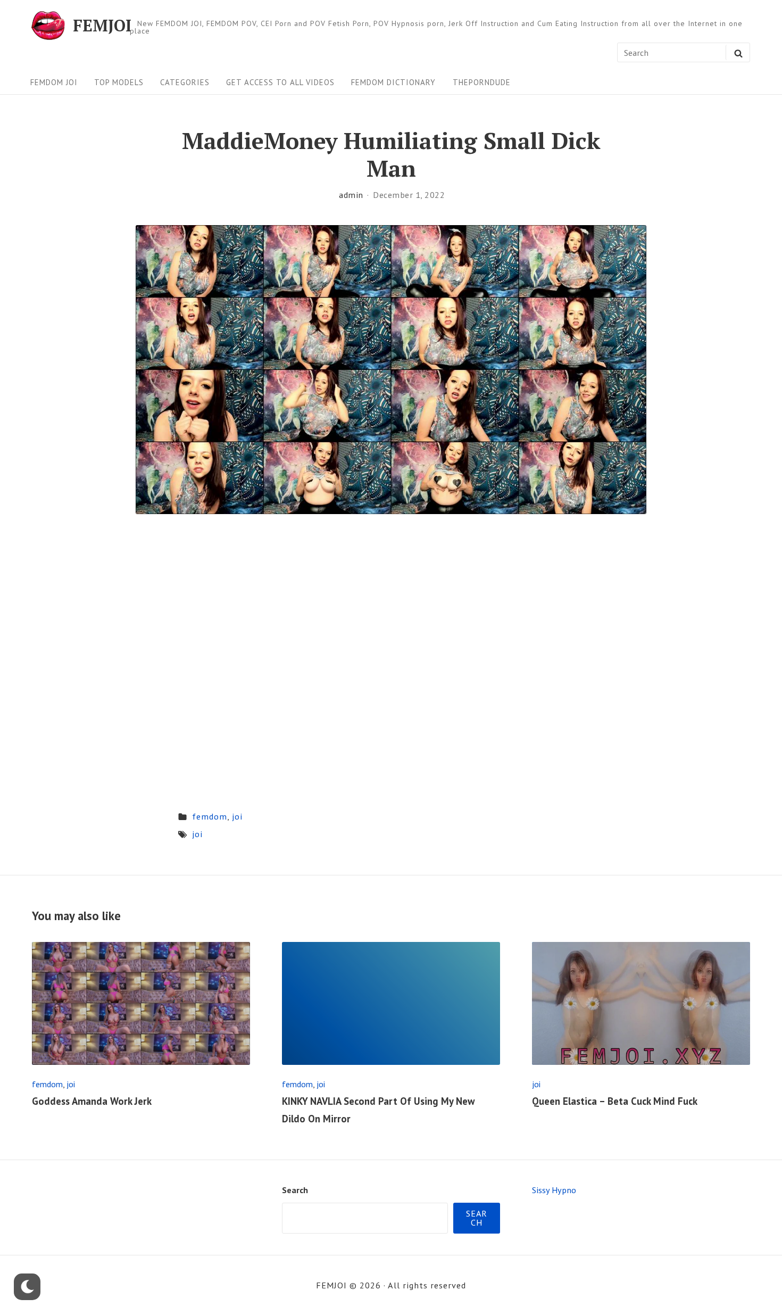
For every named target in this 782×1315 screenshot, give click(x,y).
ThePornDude (482, 82)
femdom (209, 816)
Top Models (119, 82)
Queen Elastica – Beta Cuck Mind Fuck (614, 1101)
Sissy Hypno (554, 1189)
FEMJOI (102, 26)
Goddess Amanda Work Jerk (92, 1101)
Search (295, 1189)
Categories (185, 82)
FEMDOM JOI (54, 82)
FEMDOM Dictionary (393, 82)
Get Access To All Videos (280, 82)
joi (237, 816)
